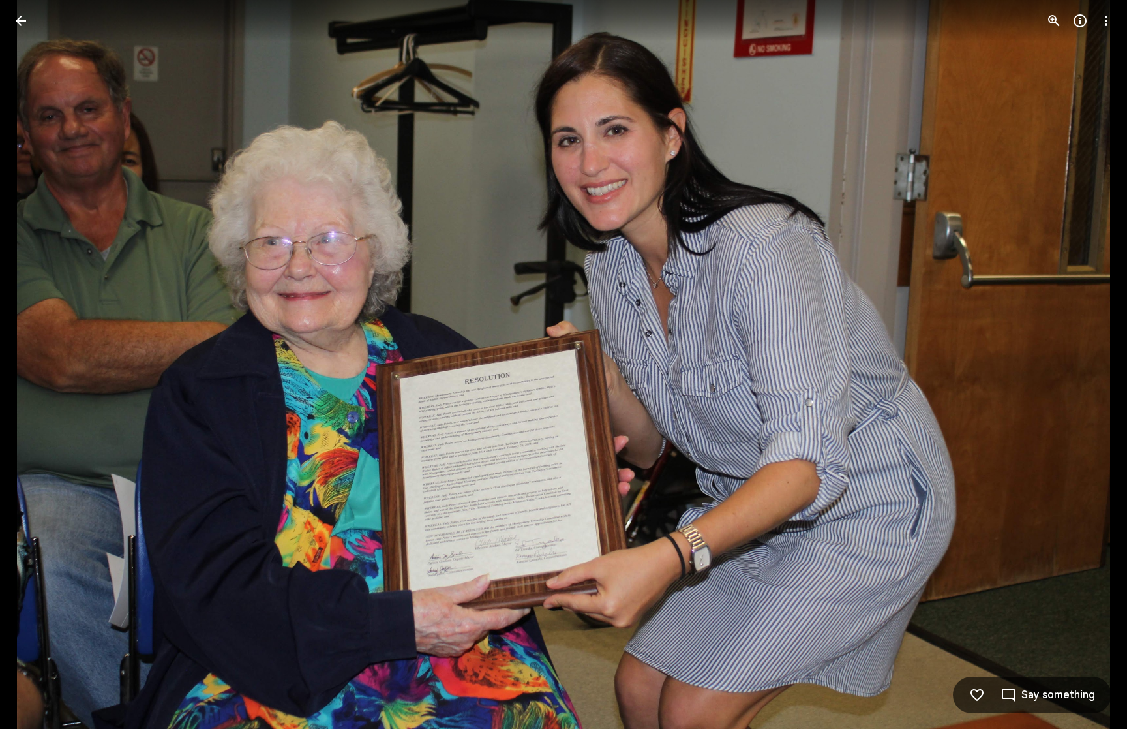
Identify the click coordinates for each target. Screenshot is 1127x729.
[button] (1090, 365)
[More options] (1106, 21)
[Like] (977, 695)
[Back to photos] (21, 21)
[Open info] (1080, 21)
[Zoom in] (1054, 21)
